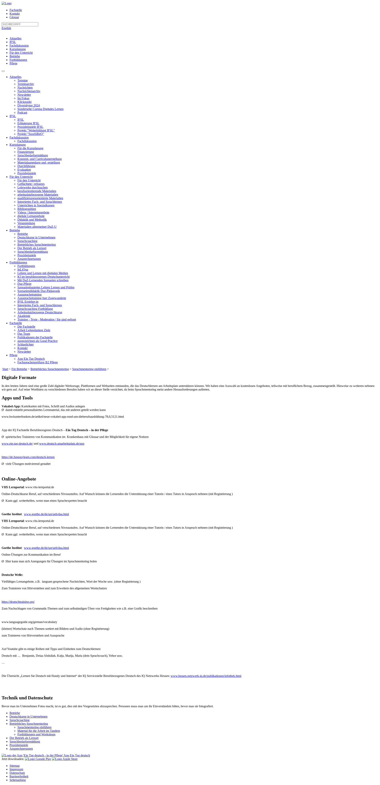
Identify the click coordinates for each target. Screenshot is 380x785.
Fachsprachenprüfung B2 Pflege (37, 362)
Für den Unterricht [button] (21, 176)
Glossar (14, 17)
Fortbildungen (18, 59)
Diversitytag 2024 (28, 105)
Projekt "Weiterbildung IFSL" (36, 130)
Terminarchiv (25, 84)
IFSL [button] (13, 116)
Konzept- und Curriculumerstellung (39, 159)
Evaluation (24, 169)
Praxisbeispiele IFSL (30, 126)
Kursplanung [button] (18, 144)
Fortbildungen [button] (18, 262)
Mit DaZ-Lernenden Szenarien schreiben (42, 280)
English (6, 28)
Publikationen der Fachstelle (35, 337)
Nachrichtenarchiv (28, 91)
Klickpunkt (24, 101)
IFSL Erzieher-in (27, 301)
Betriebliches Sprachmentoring (36, 244)
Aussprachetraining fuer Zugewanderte (41, 298)
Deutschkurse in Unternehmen (36, 237)
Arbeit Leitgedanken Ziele (33, 330)
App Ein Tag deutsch (76, 755)
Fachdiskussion (19, 45)
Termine (22, 80)
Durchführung (26, 166)
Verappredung (26, 223)
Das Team (23, 333)
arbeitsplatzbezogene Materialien (37, 194)
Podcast (22, 112)
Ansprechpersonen (29, 258)
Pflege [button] (13, 355)
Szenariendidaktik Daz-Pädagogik (38, 291)
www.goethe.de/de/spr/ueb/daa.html (46, 514)
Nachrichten (25, 87)
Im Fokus (23, 98)
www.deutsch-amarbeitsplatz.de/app (61, 443)
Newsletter (24, 94)
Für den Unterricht (21, 52)
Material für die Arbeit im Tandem (38, 730)
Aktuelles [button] (15, 76)
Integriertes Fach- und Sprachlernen (39, 201)
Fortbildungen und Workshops (36, 734)
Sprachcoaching (27, 241)
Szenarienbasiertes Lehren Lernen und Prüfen (45, 287)
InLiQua (22, 269)
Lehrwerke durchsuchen (32, 187)
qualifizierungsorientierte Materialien (40, 198)
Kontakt (15, 13)
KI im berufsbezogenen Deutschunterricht (43, 276)
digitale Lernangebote (31, 216)
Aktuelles (15, 38)
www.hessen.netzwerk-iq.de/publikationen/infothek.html (206, 676)
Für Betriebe (19, 369)
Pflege (13, 63)
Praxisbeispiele (26, 173)
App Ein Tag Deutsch (31, 358)
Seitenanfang (18, 780)
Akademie (23, 316)
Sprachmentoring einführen (89, 369)
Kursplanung (18, 49)
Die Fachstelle (26, 326)
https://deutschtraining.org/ (18, 601)
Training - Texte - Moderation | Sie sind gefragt (46, 319)
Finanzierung (25, 151)
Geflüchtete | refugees (31, 184)
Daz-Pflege (24, 283)
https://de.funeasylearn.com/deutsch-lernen (28, 457)
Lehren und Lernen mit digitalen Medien (42, 273)
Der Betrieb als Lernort (31, 248)
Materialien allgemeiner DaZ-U (37, 226)
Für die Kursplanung (30, 148)
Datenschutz (17, 772)
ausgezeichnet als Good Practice (37, 341)
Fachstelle (16, 10)
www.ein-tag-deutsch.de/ (17, 443)
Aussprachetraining (29, 294)
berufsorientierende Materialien (36, 191)
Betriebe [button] (15, 230)
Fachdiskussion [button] (19, 137)
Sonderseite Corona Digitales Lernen (40, 109)
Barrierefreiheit (19, 776)
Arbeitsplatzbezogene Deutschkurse (39, 312)
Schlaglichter (25, 344)
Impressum (16, 769)
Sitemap (15, 765)
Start (5, 369)
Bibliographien (26, 209)
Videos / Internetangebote (33, 212)
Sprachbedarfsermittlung (32, 155)
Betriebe (15, 56)
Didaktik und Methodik (32, 219)
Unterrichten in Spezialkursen (35, 205)
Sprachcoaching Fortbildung (35, 308)
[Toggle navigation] (3, 71)
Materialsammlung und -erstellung (38, 162)
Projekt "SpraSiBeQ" (30, 134)
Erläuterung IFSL (28, 123)
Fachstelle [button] (16, 323)
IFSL (13, 42)
